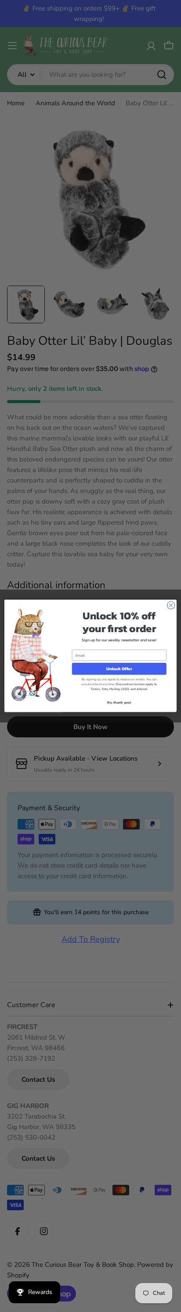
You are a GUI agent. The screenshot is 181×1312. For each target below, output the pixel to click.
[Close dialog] (171, 605)
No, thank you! (119, 702)
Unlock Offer (119, 669)
